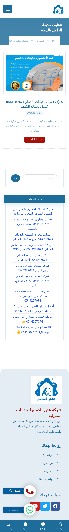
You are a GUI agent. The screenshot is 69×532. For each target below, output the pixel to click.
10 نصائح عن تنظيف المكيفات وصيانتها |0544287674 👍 (33, 330)
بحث (15, 178)
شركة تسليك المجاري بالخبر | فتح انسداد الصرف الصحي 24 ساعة (33, 211)
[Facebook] (55, 506)
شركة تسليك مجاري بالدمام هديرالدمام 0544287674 (32, 268)
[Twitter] (45, 506)
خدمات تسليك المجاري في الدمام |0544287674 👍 (33, 319)
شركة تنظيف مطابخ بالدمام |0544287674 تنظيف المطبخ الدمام (32, 281)
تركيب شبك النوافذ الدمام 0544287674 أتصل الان (32, 258)
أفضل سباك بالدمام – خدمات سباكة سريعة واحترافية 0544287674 (32, 296)
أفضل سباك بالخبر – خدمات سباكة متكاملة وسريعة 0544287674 (33, 309)
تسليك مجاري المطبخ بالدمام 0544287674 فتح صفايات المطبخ (32, 237)
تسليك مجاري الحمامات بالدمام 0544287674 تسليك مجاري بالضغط (33, 224)
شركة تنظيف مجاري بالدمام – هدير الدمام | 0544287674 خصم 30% (32, 247)
